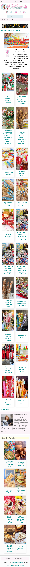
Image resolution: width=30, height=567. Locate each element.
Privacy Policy (9, 565)
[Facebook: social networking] (18, 1)
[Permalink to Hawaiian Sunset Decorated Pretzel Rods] (22, 200)
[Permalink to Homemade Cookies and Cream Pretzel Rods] (8, 298)
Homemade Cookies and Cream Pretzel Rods (8, 303)
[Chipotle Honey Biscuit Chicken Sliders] (20, 487)
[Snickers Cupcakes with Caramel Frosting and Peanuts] (9, 543)
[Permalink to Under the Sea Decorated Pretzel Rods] (8, 200)
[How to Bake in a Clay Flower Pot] (20, 459)
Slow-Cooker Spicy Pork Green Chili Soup (9, 464)
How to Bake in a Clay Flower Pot (20, 464)
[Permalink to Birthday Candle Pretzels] (8, 169)
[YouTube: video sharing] (20, 1)
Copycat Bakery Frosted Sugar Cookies (9, 519)
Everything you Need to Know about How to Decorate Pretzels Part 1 (21, 270)
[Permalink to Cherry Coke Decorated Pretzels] (22, 169)
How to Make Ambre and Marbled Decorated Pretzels (8, 336)
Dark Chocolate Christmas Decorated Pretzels (8, 99)
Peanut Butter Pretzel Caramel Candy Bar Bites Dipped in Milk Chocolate (22, 100)
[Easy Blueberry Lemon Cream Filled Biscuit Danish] (20, 514)
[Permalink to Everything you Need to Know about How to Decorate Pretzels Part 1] (22, 264)
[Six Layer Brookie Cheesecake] (20, 543)
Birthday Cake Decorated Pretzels (22, 369)
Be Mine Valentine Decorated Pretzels (8, 402)
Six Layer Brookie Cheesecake (20, 548)
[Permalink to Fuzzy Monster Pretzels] (22, 331)
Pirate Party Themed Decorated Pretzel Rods (8, 369)
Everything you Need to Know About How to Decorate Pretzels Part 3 (21, 236)
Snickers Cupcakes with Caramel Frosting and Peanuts (9, 548)
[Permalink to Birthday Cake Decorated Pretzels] (22, 361)
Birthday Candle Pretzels (8, 173)
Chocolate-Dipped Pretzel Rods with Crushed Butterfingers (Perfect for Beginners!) (22, 137)
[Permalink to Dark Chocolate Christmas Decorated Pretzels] (8, 90)
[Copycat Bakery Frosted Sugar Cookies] (9, 514)
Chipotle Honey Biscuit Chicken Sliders (21, 491)
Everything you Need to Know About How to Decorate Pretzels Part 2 (8, 270)
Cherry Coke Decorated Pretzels (21, 173)
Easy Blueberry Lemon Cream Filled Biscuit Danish (21, 519)
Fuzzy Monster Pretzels (22, 336)
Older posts (5, 409)
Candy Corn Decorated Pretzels (21, 401)
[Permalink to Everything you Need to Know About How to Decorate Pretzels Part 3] (22, 230)
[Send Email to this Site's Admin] (26, 1)
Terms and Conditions (19, 565)
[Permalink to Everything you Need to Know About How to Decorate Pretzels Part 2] (8, 264)
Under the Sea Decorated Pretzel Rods (8, 203)
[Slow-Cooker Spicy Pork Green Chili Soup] (9, 459)
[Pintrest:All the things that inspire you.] (15, 1)
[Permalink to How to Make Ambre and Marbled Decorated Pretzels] (8, 331)
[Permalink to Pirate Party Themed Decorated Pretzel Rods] (8, 365)
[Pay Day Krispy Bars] (9, 487)
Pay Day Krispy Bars (9, 491)
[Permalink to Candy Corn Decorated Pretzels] (22, 397)
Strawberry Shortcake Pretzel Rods (8, 236)
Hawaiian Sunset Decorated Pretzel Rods (22, 203)
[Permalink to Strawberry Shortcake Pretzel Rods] (8, 230)
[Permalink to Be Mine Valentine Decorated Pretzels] (8, 397)
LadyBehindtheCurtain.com (17, 562)
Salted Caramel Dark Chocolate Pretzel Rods (21, 303)
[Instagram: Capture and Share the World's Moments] (23, 1)
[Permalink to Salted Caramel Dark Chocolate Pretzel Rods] (22, 298)
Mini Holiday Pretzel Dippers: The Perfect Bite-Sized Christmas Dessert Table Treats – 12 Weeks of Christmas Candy (8, 138)
